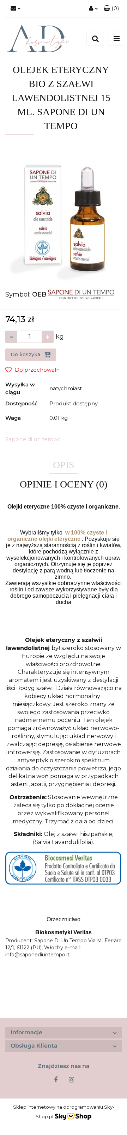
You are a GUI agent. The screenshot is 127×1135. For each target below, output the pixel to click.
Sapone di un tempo (33, 439)
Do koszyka (26, 354)
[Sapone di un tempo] (81, 294)
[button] (111, 9)
